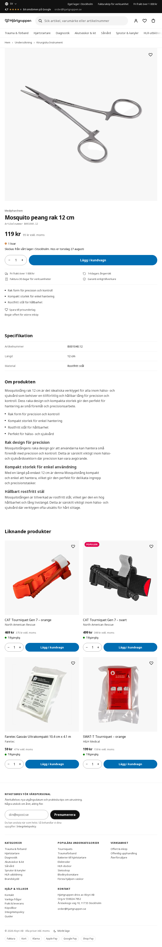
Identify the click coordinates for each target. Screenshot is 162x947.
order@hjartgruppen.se (68, 9)
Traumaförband (67, 853)
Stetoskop (64, 870)
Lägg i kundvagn (93, 260)
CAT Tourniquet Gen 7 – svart (105, 620)
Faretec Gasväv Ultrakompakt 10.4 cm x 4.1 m (38, 736)
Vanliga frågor (13, 899)
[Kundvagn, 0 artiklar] (153, 21)
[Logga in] (136, 21)
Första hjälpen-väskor (71, 879)
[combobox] (81, 20)
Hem (7, 42)
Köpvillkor (11, 908)
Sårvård (106, 33)
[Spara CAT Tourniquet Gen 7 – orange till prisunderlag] (73, 546)
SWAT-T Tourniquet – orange (104, 736)
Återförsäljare (119, 857)
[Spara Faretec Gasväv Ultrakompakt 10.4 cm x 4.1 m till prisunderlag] (73, 663)
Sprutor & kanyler (127, 33)
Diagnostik (63, 33)
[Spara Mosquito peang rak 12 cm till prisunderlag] (150, 54)
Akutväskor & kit (85, 33)
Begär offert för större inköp (22, 314)
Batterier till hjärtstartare (72, 857)
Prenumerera (64, 814)
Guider (9, 916)
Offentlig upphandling (124, 853)
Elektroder (64, 862)
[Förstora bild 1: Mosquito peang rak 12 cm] (81, 124)
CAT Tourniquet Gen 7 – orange (28, 620)
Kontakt (9, 895)
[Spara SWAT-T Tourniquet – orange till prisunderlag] (151, 663)
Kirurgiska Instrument (50, 42)
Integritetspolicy (26, 826)
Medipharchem (14, 210)
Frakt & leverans (14, 903)
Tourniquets (65, 849)
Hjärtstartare (42, 33)
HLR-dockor (65, 866)
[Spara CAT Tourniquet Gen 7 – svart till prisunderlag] (151, 546)
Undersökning (23, 42)
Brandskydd (12, 879)
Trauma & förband (16, 33)
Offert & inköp (119, 849)
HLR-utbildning (13, 874)
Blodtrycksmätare (68, 874)
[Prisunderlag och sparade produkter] (145, 21)
